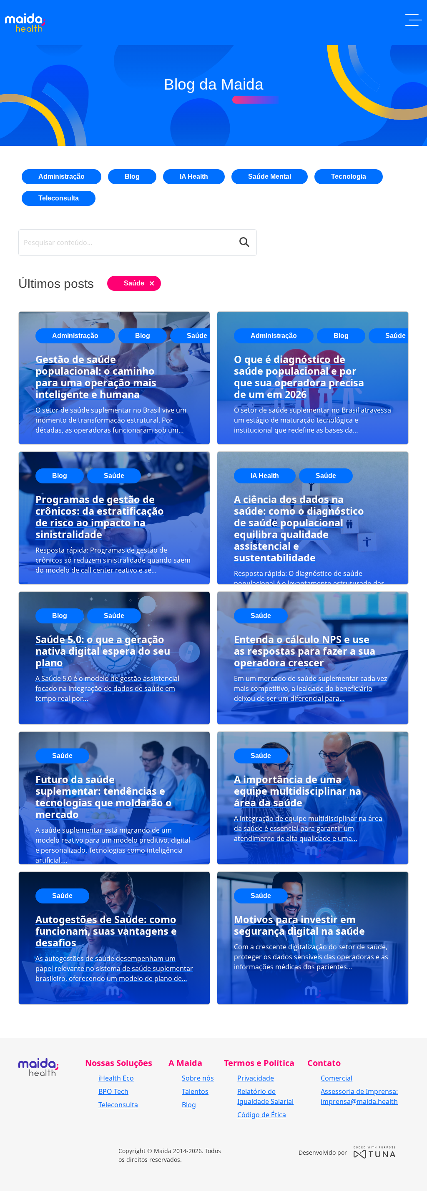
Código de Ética (261, 1114)
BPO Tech (113, 1091)
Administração (61, 176)
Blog (132, 176)
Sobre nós (198, 1078)
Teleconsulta (58, 198)
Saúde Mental (269, 176)
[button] (413, 22)
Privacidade (255, 1078)
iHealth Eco (116, 1078)
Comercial (336, 1078)
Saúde (134, 283)
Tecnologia (348, 176)
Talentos (195, 1091)
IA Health (194, 176)
